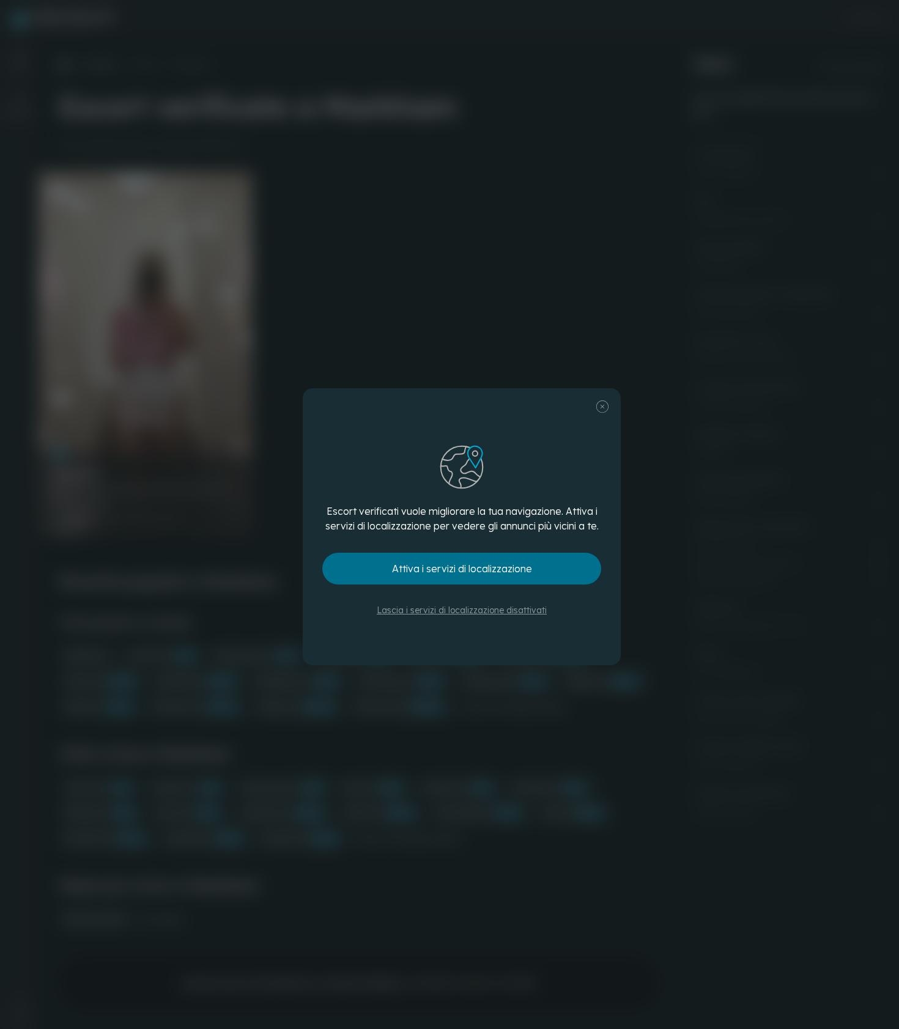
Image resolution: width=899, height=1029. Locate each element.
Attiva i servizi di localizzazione (462, 568)
